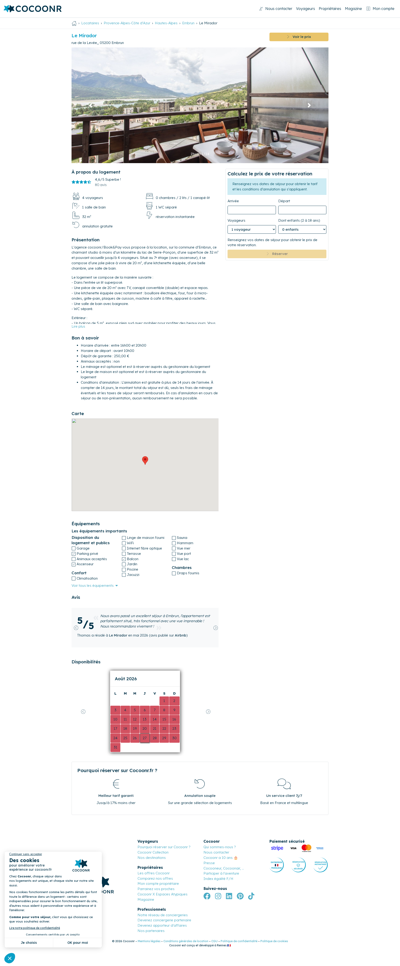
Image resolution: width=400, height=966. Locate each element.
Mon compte (383, 8)
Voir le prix (300, 36)
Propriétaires (330, 8)
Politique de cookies (274, 941)
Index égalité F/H (218, 878)
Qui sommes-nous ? (219, 847)
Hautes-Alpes (166, 23)
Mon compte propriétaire (158, 883)
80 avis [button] (101, 185)
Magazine (353, 8)
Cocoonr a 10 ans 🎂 (220, 857)
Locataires (90, 23)
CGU (214, 941)
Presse (209, 863)
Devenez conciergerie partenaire (164, 920)
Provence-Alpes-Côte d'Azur (127, 23)
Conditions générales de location (185, 941)
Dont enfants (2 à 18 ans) (299, 220)
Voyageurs (305, 8)
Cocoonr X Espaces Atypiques (163, 894)
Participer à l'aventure (221, 873)
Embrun (188, 23)
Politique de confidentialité (239, 941)
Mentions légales (149, 941)
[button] (91, 105)
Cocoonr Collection (153, 852)
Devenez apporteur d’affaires (162, 925)
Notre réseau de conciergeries (163, 915)
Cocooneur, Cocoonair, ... (223, 868)
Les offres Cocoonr (154, 873)
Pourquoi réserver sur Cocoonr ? (164, 847)
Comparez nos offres (155, 878)
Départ (284, 201)
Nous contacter (278, 8)
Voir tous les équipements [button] (93, 585)
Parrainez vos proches (156, 889)
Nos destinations (152, 857)
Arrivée (233, 201)
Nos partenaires (151, 931)
